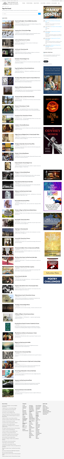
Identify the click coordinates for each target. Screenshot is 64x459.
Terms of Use (45, 414)
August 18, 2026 (22, 69)
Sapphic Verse (38, 419)
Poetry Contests (38, 406)
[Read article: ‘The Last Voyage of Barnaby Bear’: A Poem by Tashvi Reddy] (7, 374)
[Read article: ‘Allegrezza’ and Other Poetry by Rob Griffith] (7, 346)
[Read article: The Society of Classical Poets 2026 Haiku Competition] (7, 270)
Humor (30, 436)
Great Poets (36, 3)
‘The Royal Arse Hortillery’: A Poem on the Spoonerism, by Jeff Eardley (27, 247)
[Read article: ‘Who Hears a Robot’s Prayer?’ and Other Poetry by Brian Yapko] (7, 261)
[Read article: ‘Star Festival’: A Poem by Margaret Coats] (7, 62)
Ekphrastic (30, 433)
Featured (24, 429)
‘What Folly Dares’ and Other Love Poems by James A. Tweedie (26, 333)
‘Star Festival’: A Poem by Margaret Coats (22, 58)
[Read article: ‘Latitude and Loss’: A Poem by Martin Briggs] (7, 34)
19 (25, 296)
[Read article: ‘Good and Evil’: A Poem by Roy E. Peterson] (7, 242)
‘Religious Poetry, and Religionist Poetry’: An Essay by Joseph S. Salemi (27, 134)
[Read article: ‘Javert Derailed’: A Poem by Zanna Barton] (7, 223)
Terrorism (37, 430)
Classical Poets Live (25, 414)
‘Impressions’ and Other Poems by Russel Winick (23, 380)
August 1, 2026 (22, 268)
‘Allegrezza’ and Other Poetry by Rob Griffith (22, 342)
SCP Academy (54, 3)
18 (25, 353)
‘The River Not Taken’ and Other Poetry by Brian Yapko (24, 96)
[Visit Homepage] (10, 3)
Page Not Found (7, 6)
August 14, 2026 (22, 126)
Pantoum (30, 426)
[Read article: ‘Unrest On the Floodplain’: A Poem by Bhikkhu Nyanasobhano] (7, 24)
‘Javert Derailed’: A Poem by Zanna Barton (22, 219)
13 (26, 41)
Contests (48, 3)
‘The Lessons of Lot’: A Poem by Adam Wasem (23, 351)
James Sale (47, 20)
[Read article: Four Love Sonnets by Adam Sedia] (7, 280)
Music (30, 425)
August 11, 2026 (22, 164)
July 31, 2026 (22, 277)
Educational (24, 420)
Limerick (30, 422)
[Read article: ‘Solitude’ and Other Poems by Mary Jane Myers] (7, 90)
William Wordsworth (32, 419)
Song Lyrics (37, 427)
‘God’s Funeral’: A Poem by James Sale (21, 49)
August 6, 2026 (22, 211)
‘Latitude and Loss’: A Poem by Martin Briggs (23, 30)
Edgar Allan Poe (31, 407)
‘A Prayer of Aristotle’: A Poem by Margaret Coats (23, 162)
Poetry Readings (38, 411)
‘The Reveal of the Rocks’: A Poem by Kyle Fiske (23, 389)
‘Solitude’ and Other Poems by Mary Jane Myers (23, 87)
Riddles (30, 437)
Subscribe (45, 61)
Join (17, 0)
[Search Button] (39, 14)
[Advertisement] (52, 162)
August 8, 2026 (22, 192)
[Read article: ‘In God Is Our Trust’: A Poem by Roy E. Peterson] (7, 119)
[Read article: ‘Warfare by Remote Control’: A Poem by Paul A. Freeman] (7, 299)
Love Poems (42, 3)
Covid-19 (24, 417)
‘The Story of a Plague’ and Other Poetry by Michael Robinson (26, 210)
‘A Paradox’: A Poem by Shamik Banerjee (22, 153)
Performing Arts (31, 427)
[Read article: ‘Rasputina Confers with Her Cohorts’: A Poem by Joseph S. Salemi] (7, 289)
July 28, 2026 (22, 315)
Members (15, 0)
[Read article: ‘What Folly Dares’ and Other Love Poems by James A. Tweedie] (7, 336)
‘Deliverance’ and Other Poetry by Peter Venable (23, 191)
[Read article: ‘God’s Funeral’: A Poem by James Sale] (7, 53)
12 (25, 381)
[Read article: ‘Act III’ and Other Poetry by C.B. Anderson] (7, 43)
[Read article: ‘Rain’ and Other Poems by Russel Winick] (7, 204)
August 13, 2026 (22, 145)
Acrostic (24, 405)
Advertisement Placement (47, 411)
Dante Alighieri (31, 406)
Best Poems (24, 410)
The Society (18, 22)
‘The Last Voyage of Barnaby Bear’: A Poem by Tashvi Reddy (25, 370)
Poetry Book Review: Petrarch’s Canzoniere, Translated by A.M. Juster (27, 323)
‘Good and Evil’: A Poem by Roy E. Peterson (22, 238)
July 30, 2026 (22, 287)
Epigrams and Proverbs (25, 423)
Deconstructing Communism (25, 419)
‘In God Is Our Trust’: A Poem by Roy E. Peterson (23, 115)
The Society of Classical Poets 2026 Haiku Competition (24, 266)
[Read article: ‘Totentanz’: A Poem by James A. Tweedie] (7, 109)
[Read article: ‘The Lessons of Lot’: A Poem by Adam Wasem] (7, 355)
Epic (23, 421)
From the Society (25, 430)
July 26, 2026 (22, 353)
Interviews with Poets (25, 426)
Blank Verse (24, 411)
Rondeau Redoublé (37, 416)
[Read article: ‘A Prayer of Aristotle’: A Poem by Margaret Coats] (7, 166)
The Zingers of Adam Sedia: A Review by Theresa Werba (24, 143)
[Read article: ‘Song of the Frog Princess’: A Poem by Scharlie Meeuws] (7, 72)
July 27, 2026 (22, 334)
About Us (12, 0)
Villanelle (37, 438)
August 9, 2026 (22, 183)
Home (3, 6)
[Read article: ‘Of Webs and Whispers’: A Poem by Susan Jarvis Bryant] (7, 317)
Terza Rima (37, 432)
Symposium (38, 429)
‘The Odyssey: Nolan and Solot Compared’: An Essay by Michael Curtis (27, 77)
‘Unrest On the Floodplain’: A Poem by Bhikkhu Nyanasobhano (26, 21)
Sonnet (37, 428)
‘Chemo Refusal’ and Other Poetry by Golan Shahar (24, 181)
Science (37, 422)
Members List (45, 409)
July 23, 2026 (22, 381)
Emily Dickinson (31, 408)
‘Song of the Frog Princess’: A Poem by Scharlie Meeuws (24, 68)
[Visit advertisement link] (52, 175)
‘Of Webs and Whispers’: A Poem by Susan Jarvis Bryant (24, 314)
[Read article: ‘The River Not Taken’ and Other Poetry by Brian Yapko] (7, 100)
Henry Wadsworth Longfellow (31, 411)
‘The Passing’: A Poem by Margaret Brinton (22, 304)
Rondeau (37, 414)
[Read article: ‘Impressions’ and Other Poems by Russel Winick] (7, 384)
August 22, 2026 (22, 22)
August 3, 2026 (22, 249)
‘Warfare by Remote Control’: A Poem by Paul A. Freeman (25, 295)
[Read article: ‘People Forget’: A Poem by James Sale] (7, 232)
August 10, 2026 (22, 173)
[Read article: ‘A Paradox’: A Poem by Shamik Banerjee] (7, 157)
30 (26, 164)
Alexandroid (24, 406)
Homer (30, 412)
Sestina (37, 423)
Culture (30, 432)
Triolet (37, 435)
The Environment (38, 433)
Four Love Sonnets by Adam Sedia (21, 276)
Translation (37, 434)
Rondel (37, 417)
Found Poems (31, 434)
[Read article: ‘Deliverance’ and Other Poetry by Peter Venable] (7, 195)
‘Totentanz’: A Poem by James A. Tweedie (22, 106)
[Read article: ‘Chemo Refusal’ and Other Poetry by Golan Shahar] (7, 185)
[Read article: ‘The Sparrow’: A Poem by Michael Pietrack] (7, 176)
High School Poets (31, 435)
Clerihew (24, 416)
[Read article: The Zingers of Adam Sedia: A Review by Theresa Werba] (7, 147)
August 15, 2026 (22, 107)
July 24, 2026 (22, 372)
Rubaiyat (37, 418)
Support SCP (8, 0)
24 (26, 173)
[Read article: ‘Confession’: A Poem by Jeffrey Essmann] (7, 128)
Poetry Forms (29, 3)
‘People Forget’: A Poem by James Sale (21, 229)
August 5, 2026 (22, 230)
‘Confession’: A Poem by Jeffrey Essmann (22, 125)
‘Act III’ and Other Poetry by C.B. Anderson (22, 40)
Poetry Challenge (38, 405)
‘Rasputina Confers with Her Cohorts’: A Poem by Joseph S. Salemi (26, 285)
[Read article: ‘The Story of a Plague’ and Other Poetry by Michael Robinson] (7, 213)
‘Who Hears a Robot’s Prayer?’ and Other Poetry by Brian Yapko (26, 257)
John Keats (30, 413)
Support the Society (46, 410)
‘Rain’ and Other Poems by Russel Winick (22, 200)
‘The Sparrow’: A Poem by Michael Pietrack (22, 172)
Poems (23, 3)
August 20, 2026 (22, 41)
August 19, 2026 (22, 60)
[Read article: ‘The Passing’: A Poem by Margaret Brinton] (7, 308)
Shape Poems (38, 424)
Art (23, 409)
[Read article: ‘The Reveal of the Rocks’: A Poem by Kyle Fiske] (7, 393)
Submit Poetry (4, 0)
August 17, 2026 (22, 79)
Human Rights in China (32, 421)
